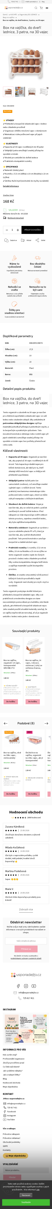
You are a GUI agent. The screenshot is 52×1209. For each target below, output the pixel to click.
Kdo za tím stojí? (10, 1054)
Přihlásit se (26, 949)
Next (47, 723)
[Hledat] (36, 8)
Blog (43, 2)
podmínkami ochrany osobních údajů (26, 958)
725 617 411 (14, 2)
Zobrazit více (26, 909)
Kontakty (7, 1150)
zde (37, 1189)
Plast (31, 368)
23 (30, 362)
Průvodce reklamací (11, 1138)
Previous (6, 723)
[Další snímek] (47, 62)
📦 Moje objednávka (15, 1155)
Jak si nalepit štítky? (11, 1074)
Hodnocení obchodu (26, 812)
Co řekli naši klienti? (11, 1066)
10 (30, 355)
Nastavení (26, 1195)
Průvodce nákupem (11, 1134)
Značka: (8, 195)
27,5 (31, 349)
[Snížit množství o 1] (6, 230)
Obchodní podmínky (11, 1142)
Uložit (10, 249)
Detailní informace (11, 186)
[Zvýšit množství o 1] (17, 230)
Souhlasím (26, 1202)
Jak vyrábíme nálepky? (13, 1070)
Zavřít (43, 247)
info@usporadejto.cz (31, 2)
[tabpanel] (12, 671)
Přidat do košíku (32, 230)
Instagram (26, 986)
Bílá (30, 374)
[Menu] (47, 8)
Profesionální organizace (13, 1058)
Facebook (18, 986)
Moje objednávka (10, 1086)
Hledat (12, 1177)
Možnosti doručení (16, 218)
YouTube (34, 986)
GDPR (5, 1146)
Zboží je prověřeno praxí (13, 1062)
